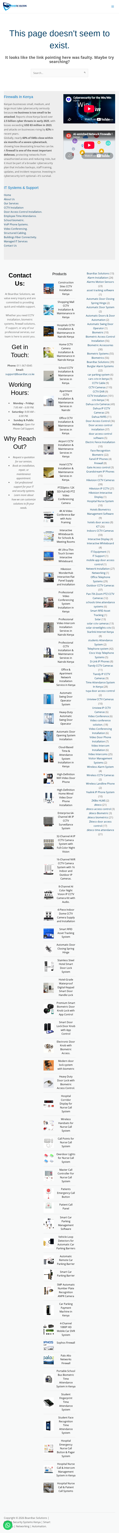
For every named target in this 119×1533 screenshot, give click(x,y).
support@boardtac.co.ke (19, 374)
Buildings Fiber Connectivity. (20, 237)
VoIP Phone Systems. (16, 224)
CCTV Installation (14, 207)
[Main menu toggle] (112, 6)
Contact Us (10, 245)
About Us (9, 199)
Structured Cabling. (15, 233)
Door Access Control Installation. (23, 212)
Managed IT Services (16, 241)
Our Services (11, 203)
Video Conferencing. (15, 228)
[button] (7, 1525)
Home (7, 195)
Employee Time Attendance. (20, 216)
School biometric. (14, 220)
